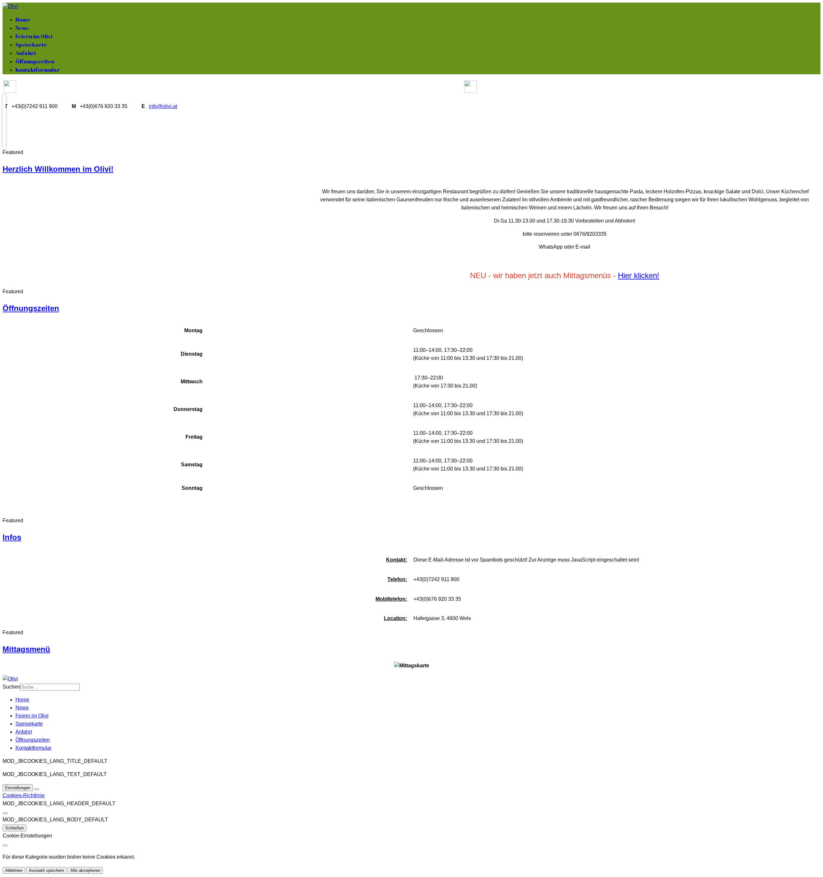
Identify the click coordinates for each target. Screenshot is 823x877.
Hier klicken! (638, 275)
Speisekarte (31, 44)
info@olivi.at (163, 106)
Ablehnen (14, 870)
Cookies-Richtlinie (24, 795)
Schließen (14, 828)
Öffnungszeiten (34, 61)
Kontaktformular (37, 69)
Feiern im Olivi (33, 36)
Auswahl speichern (46, 870)
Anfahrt (25, 53)
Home (22, 19)
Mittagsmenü (26, 649)
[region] (411, 121)
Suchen (11, 687)
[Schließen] (5, 813)
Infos (12, 537)
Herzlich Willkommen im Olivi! (58, 169)
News (21, 28)
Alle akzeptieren (85, 870)
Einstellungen (17, 787)
